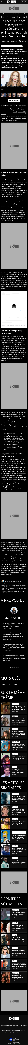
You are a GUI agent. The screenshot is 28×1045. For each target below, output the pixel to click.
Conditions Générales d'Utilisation (9, 1023)
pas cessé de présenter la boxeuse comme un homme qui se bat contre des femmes (13, 352)
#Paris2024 (15, 444)
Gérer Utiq (12, 1032)
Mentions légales (4, 1025)
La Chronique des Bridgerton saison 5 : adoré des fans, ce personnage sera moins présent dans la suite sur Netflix (19, 979)
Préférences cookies (20, 1032)
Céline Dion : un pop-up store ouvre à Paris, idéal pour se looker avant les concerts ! (19, 953)
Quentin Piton (9, 581)
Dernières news (8, 13)
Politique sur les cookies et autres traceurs (17, 1025)
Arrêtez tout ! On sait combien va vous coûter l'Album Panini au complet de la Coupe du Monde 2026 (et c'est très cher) (18, 748)
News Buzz (6, 684)
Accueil (2, 13)
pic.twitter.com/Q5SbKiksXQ (11, 446)
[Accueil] (11, 1)
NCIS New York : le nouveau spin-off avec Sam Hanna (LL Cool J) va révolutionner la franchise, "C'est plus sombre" (19, 941)
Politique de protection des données (13, 1028)
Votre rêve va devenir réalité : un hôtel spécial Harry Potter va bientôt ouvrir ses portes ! (18, 734)
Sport (16, 684)
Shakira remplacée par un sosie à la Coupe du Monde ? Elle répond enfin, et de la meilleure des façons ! (19, 825)
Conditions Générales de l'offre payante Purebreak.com (13, 1030)
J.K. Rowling (14, 13)
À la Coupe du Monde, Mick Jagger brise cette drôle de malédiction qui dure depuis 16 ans (18, 811)
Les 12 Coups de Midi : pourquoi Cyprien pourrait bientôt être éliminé (18, 772)
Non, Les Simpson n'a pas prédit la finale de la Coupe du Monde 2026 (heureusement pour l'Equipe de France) (19, 839)
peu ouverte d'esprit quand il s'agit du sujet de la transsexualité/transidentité (13, 338)
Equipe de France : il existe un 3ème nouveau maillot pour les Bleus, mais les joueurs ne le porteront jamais (19, 864)
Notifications (6, 1032)
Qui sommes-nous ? (21, 1023)
